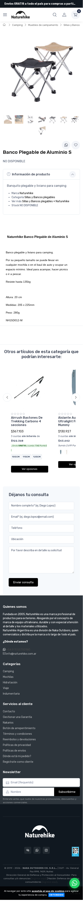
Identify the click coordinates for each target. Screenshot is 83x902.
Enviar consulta (23, 582)
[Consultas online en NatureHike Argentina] (27, 850)
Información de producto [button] (31, 174)
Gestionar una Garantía (17, 717)
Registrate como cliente (18, 761)
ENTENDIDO (56, 895)
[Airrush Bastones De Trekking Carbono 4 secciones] (29, 388)
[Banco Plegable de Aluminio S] (75, 119)
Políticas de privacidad (17, 745)
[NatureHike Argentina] (20, 14)
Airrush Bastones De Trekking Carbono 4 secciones (27, 421)
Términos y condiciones (17, 733)
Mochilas (8, 677)
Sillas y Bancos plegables (39, 197)
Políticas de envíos (14, 750)
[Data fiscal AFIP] (75, 851)
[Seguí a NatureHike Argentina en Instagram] (46, 850)
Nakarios (8, 722)
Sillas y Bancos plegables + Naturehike (45, 201)
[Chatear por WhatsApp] (74, 883)
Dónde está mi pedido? (17, 756)
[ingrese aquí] (39, 878)
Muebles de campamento (43, 25)
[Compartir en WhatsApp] (66, 145)
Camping (17, 25)
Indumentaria (11, 693)
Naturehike (26, 193)
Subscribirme (67, 792)
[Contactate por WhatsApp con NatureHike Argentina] (37, 850)
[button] (54, 14)
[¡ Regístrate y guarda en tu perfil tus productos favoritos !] (75, 145)
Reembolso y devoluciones (19, 739)
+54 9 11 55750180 (18, 649)
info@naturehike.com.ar (21, 653)
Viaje (6, 688)
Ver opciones (29, 468)
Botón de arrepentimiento (19, 728)
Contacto (9, 711)
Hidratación (10, 682)
